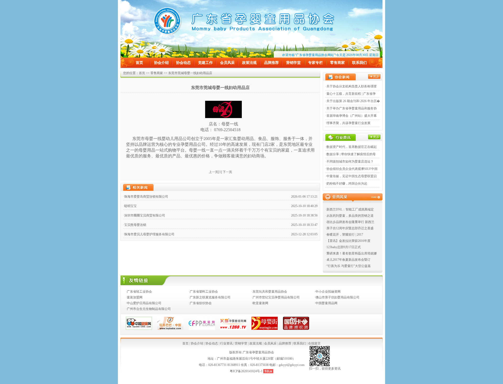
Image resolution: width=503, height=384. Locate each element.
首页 (139, 63)
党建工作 (205, 63)
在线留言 (314, 343)
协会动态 (183, 63)
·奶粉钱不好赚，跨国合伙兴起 (346, 183)
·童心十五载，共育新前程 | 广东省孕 (350, 94)
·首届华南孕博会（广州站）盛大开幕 (351, 116)
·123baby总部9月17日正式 (343, 247)
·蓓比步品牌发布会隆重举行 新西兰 (349, 222)
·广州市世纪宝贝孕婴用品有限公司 (276, 297)
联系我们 (359, 63)
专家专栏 (315, 63)
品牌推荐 (271, 63)
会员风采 (227, 63)
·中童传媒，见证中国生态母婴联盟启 (351, 176)
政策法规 (249, 63)
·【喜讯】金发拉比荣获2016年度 (347, 241)
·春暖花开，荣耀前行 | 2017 (344, 234)
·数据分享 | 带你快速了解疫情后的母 (350, 154)
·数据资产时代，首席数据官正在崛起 (351, 147)
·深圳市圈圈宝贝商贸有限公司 (144, 215)
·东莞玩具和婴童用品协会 (269, 291)
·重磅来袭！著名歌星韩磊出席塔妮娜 (351, 253)
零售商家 (337, 63)
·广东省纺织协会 (200, 303)
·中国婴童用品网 (325, 303)
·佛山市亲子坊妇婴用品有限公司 (336, 297)
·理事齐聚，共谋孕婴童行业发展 (347, 123)
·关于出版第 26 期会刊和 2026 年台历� (352, 101)
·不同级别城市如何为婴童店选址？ (349, 161)
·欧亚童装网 (260, 303)
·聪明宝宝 (130, 206)
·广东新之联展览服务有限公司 (210, 297)
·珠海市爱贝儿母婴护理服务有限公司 (148, 234)
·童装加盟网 (134, 297)
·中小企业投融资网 (327, 291)
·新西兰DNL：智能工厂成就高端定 (349, 209)
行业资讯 (226, 343)
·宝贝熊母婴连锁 (134, 225)
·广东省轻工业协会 (139, 291)
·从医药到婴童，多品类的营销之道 (349, 216)
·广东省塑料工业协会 (203, 291)
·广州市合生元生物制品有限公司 (148, 309)
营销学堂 (293, 63)
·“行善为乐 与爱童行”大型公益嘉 (348, 266)
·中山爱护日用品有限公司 (143, 303)
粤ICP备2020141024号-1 (246, 371)
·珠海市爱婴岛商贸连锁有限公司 (145, 196)
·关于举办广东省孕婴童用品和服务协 (351, 108)
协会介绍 (161, 63)
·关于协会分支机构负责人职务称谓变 (351, 86)
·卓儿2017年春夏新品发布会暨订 (347, 259)
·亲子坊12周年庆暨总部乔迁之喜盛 (349, 228)
